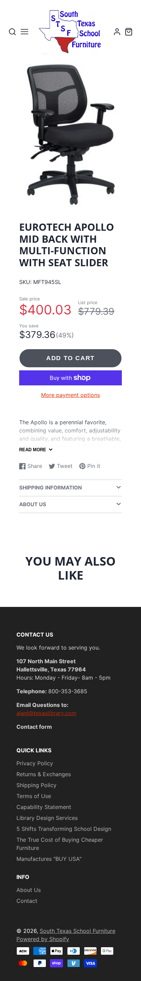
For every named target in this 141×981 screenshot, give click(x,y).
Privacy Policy (34, 763)
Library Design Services (47, 817)
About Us (28, 889)
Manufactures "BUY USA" (48, 858)
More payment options (70, 395)
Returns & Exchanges (43, 774)
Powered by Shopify (42, 939)
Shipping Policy (36, 785)
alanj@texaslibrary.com (46, 713)
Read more (32, 449)
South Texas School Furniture (77, 930)
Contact (26, 900)
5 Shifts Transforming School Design (63, 828)
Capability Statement (43, 807)
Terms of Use (33, 796)
